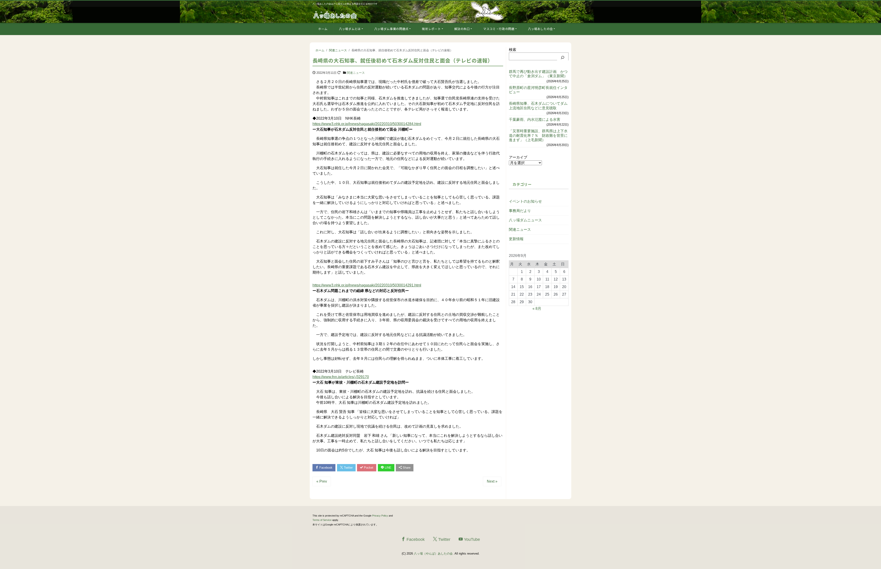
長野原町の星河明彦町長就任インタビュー (538, 90)
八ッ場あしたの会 (540, 29)
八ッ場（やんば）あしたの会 (433, 553)
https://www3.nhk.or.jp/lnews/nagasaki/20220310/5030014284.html (366, 124)
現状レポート (431, 29)
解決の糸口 (462, 29)
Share (406, 467)
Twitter (348, 467)
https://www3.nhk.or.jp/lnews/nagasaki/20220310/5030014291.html (366, 285)
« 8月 (537, 309)
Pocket (368, 467)
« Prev (321, 481)
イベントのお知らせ (525, 201)
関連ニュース (356, 72)
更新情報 (516, 239)
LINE (387, 467)
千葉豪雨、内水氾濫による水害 (534, 119)
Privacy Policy (380, 515)
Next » (492, 481)
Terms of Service (322, 520)
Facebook (325, 467)
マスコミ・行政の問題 (499, 29)
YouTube (471, 539)
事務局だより (520, 211)
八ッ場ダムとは (350, 29)
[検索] (562, 57)
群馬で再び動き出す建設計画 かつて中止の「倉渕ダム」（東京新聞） (538, 74)
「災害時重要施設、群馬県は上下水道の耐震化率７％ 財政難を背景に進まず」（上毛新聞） (538, 135)
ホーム (323, 29)
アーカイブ (518, 157)
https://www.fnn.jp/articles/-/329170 (340, 377)
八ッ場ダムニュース (525, 220)
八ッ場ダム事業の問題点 (391, 29)
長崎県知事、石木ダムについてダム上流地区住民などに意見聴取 (538, 106)
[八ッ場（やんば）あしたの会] (335, 14)
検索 (512, 50)
